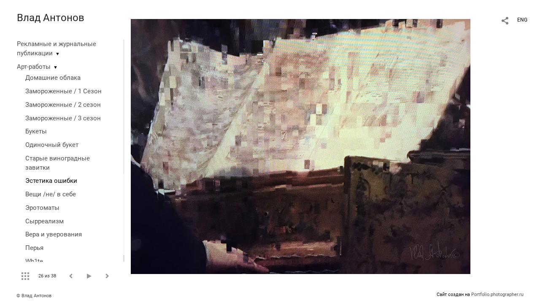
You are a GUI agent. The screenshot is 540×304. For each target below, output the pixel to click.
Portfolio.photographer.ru (497, 294)
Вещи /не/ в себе (50, 194)
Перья (34, 248)
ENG (522, 20)
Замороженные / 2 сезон (63, 105)
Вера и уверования (53, 234)
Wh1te (34, 261)
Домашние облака (53, 77)
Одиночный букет (51, 145)
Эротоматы (42, 208)
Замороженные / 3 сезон (63, 118)
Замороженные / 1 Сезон (63, 91)
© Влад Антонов (33, 296)
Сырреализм (44, 221)
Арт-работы (34, 67)
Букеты (36, 131)
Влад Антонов (50, 18)
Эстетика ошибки (51, 181)
